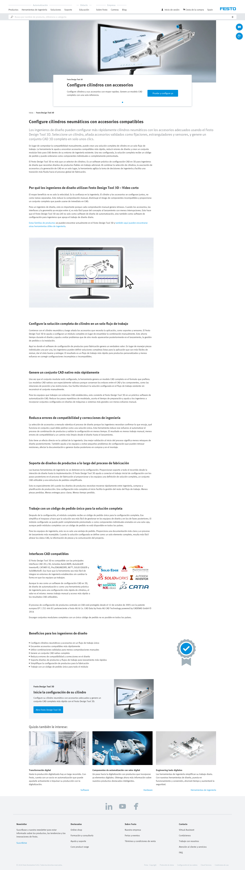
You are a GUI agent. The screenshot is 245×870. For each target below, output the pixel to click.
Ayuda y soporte (78, 841)
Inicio (31, 112)
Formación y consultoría (82, 835)
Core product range (80, 846)
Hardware (148, 790)
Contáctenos (185, 835)
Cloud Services (206, 865)
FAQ (181, 852)
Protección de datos (167, 865)
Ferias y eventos (132, 835)
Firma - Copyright (150, 865)
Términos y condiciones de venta (140, 841)
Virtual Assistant (186, 829)
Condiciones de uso (222, 865)
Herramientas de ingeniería (34, 9)
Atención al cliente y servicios (193, 846)
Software (85, 790)
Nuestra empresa (133, 829)
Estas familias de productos (42, 222)
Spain (210, 9)
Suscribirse (21, 842)
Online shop (76, 829)
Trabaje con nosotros (189, 841)
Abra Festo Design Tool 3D (48, 709)
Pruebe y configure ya (163, 93)
